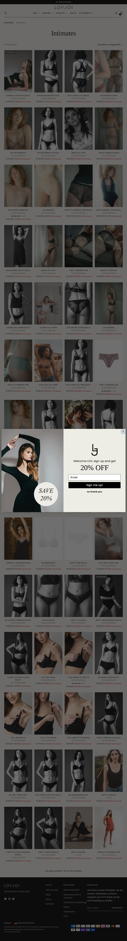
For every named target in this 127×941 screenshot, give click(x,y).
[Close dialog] (123, 431)
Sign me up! (94, 485)
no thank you (94, 491)
